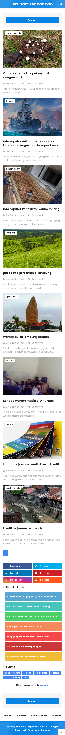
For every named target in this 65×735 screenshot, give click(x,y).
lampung (10, 232)
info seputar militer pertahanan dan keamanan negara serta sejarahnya (30, 143)
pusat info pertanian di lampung (27, 273)
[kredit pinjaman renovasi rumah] (32, 504)
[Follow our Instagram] (17, 580)
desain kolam (13, 168)
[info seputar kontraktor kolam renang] (32, 184)
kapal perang (12, 677)
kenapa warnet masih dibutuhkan (28, 401)
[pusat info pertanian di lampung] (32, 248)
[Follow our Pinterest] (47, 573)
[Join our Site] (47, 580)
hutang (10, 424)
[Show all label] (25, 677)
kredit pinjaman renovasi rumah (27, 528)
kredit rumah (13, 488)
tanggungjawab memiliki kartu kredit (31, 464)
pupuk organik (13, 33)
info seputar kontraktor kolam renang (31, 209)
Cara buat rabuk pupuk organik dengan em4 (32, 596)
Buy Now (33, 20)
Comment (37, 83)
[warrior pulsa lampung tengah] (32, 312)
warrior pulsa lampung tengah (26, 337)
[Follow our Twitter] (47, 566)
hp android (11, 296)
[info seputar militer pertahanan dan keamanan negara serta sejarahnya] (32, 116)
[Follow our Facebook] (17, 566)
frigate (9, 101)
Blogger (43, 685)
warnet (9, 360)
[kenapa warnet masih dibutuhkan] (32, 376)
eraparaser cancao (37, 726)
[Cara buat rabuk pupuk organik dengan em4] (32, 49)
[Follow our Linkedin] (17, 573)
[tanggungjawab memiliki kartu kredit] (32, 440)
